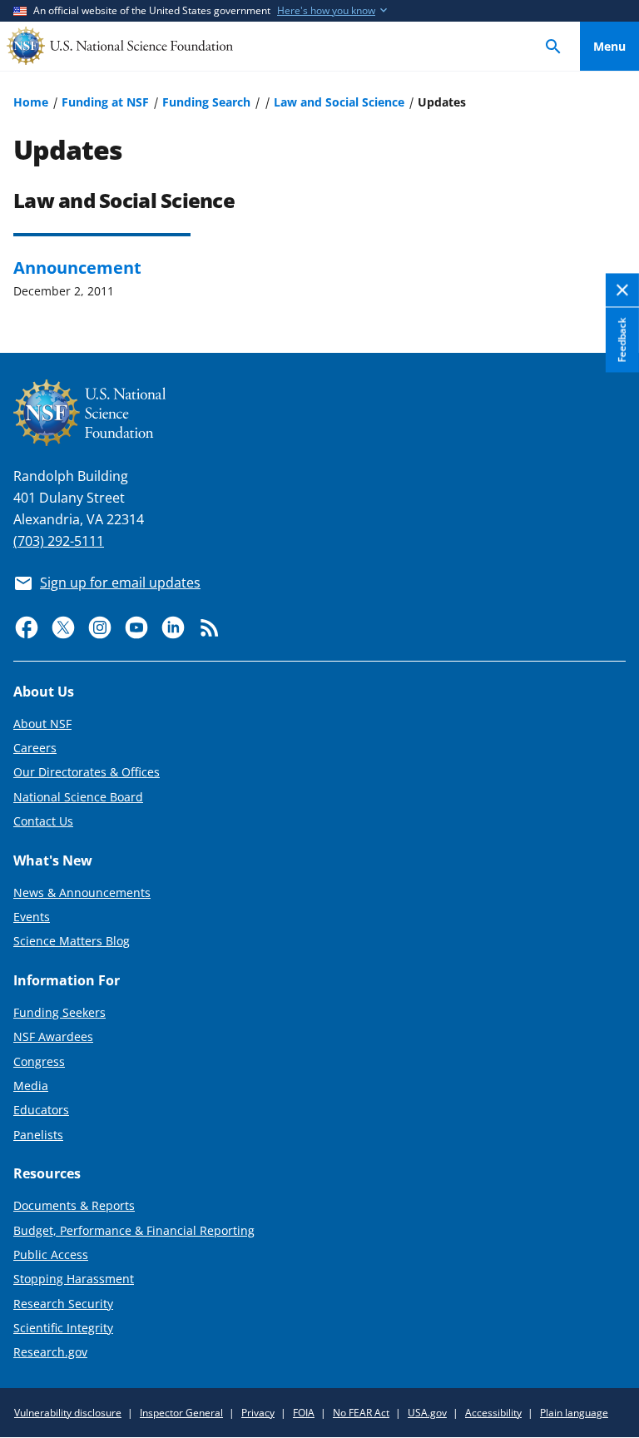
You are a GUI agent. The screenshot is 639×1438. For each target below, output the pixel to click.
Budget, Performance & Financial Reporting (134, 1230)
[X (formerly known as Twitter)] (63, 627)
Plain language (574, 1413)
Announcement (77, 267)
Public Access (50, 1254)
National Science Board (78, 797)
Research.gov (50, 1352)
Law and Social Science (339, 102)
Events (31, 917)
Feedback (622, 339)
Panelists (38, 1135)
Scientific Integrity (63, 1328)
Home (30, 102)
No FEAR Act (361, 1413)
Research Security (63, 1304)
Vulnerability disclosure (67, 1413)
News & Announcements (82, 892)
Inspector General (181, 1413)
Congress (39, 1061)
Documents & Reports (74, 1205)
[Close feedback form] (622, 290)
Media (30, 1085)
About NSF (42, 723)
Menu (609, 46)
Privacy (258, 1413)
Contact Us (43, 821)
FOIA (304, 1413)
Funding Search (206, 102)
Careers (35, 748)
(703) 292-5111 (58, 541)
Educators (41, 1110)
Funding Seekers (59, 1012)
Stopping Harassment (73, 1279)
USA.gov (427, 1413)
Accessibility (493, 1413)
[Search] (553, 46)
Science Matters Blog (71, 941)
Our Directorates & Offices (86, 772)
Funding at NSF (105, 102)
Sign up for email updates (120, 582)
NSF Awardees (53, 1036)
